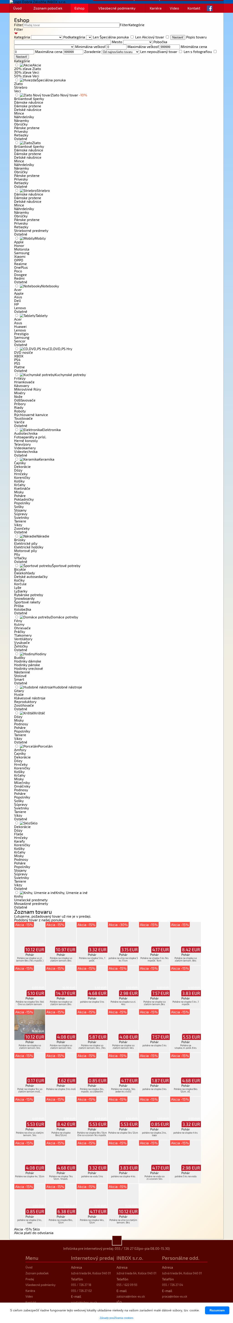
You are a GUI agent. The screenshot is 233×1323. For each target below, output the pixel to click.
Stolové (20, 675)
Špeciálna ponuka (51, 80)
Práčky (19, 631)
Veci (17, 91)
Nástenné (22, 672)
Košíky (19, 481)
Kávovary (21, 385)
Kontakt (193, 8)
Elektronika (51, 429)
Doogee (20, 274)
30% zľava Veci (26, 72)
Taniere (20, 521)
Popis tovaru (196, 37)
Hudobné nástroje (67, 687)
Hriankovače (24, 382)
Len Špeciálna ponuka (111, 37)
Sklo (34, 823)
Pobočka (160, 42)
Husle (19, 694)
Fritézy (19, 378)
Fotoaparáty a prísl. (30, 437)
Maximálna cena (48, 51)
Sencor (19, 341)
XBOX (18, 356)
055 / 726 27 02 (126, 1248)
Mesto (117, 42)
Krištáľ (39, 713)
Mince (19, 113)
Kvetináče (22, 488)
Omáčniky (22, 786)
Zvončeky (22, 528)
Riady (18, 407)
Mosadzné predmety (31, 903)
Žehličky (21, 646)
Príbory (20, 404)
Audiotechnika (26, 433)
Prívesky (21, 131)
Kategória (22, 37)
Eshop (79, 8)
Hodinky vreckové (28, 668)
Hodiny (40, 654)
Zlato (18, 83)
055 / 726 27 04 (172, 1285)
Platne (19, 367)
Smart (19, 679)
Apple (19, 242)
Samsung (21, 253)
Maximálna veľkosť (143, 46)
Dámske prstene (27, 106)
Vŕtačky (20, 558)
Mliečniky (22, 782)
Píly (17, 554)
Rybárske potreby (28, 594)
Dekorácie (22, 466)
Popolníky (22, 503)
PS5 (17, 363)
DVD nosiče (23, 352)
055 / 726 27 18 (81, 1285)
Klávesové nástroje (30, 698)
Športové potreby (66, 565)
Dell (17, 300)
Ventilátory (23, 639)
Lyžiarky (20, 591)
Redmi (19, 278)
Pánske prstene (27, 128)
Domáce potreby (64, 617)
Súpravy (20, 514)
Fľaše (18, 834)
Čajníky (20, 463)
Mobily (40, 238)
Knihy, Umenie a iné (72, 892)
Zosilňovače (24, 705)
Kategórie (136, 25)
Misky (19, 492)
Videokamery (25, 448)
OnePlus (21, 267)
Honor (19, 245)
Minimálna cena (194, 46)
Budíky (19, 657)
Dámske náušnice (28, 102)
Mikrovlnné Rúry (27, 389)
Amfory (20, 750)
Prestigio (21, 333)
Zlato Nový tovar (69, 95)
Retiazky (21, 135)
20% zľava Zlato (27, 68)
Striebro (20, 87)
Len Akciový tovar (149, 37)
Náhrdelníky (24, 117)
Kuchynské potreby (70, 374)
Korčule (20, 584)
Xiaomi (19, 256)
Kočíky (19, 580)
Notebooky (50, 286)
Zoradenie (92, 51)
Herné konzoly (26, 440)
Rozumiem (217, 1310)
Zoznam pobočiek (47, 8)
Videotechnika (26, 451)
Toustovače (23, 418)
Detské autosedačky (31, 576)
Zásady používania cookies (116, 1318)
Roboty (20, 411)
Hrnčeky (21, 474)
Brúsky (19, 539)
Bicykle (20, 569)
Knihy (18, 896)
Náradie (42, 536)
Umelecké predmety (31, 900)
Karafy (19, 841)
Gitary (19, 690)
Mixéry (19, 393)
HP (16, 304)
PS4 (17, 359)
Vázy (18, 524)
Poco (18, 271)
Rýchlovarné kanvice (31, 414)
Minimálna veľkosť (90, 46)
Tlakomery (23, 635)
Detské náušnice (27, 109)
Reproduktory (25, 701)
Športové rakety (27, 602)
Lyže (17, 587)
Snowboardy (24, 598)
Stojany (20, 510)
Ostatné (20, 138)
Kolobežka (22, 609)
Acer (18, 289)
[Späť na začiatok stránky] (117, 1240)
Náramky (21, 120)
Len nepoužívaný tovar (158, 51)
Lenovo (20, 308)
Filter (18, 25)
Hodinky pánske (27, 665)
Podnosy (21, 724)
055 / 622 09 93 (126, 1285)
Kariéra (156, 8)
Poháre (20, 495)
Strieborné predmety (31, 230)
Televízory (22, 444)
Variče (19, 422)
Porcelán (45, 746)
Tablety (41, 315)
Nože (18, 396)
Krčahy (19, 484)
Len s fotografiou (198, 51)
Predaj (29, 1279)
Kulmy (19, 624)
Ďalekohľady (24, 573)
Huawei (20, 326)
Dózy (18, 470)
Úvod (17, 8)
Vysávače (22, 642)
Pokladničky (24, 499)
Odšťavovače (24, 400)
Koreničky (22, 477)
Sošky (19, 506)
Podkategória (74, 37)
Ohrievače (22, 628)
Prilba (19, 605)
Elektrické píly (25, 543)
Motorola (21, 249)
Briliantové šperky (29, 98)
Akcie (36, 65)
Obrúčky (21, 124)
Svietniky (21, 517)
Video (174, 8)
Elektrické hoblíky (28, 547)
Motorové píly (25, 550)
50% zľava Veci (26, 76)
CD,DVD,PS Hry (60, 348)
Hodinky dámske (27, 661)
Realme (20, 263)
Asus (18, 297)
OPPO (18, 260)
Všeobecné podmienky (116, 8)
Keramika (46, 459)
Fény (18, 620)
